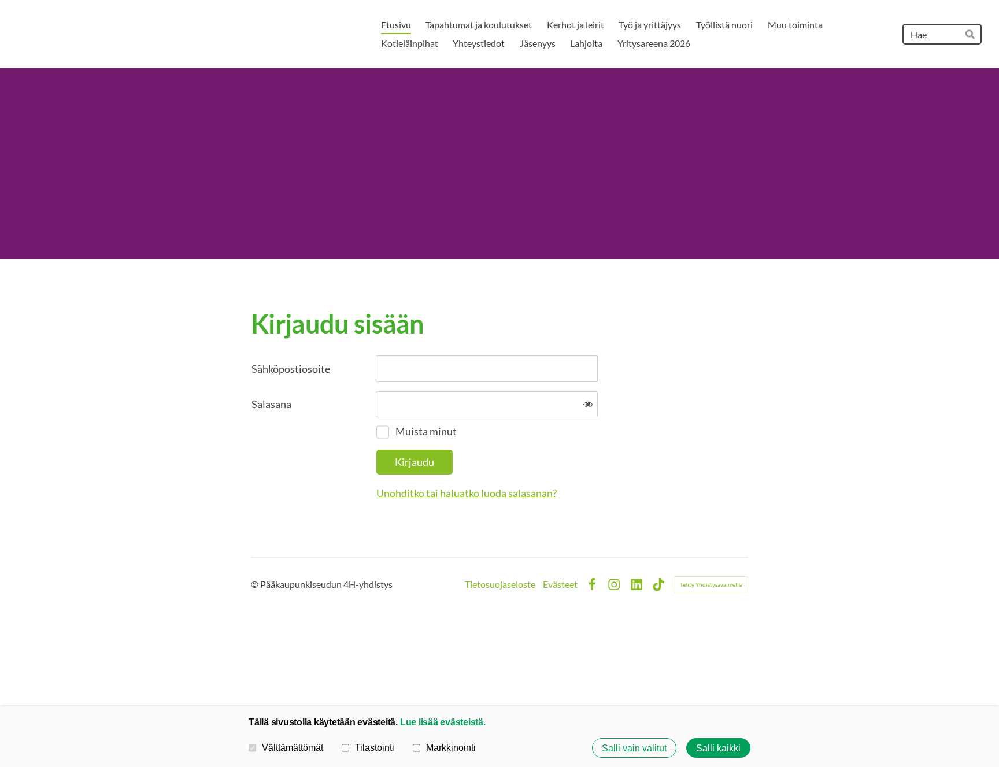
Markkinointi (451, 747)
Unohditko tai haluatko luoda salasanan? (466, 493)
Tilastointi (374, 747)
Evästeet (560, 584)
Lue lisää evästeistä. (443, 722)
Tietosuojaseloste (500, 584)
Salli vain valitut (634, 748)
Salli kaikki (718, 748)
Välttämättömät (292, 747)
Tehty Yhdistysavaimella (711, 584)
